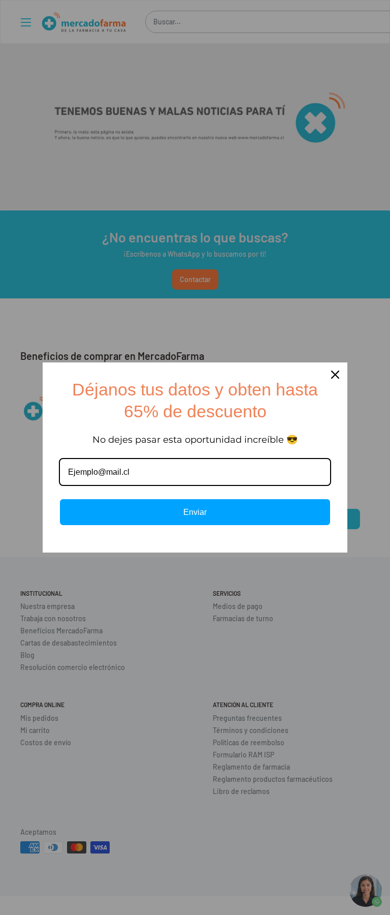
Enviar (195, 512)
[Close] (335, 374)
